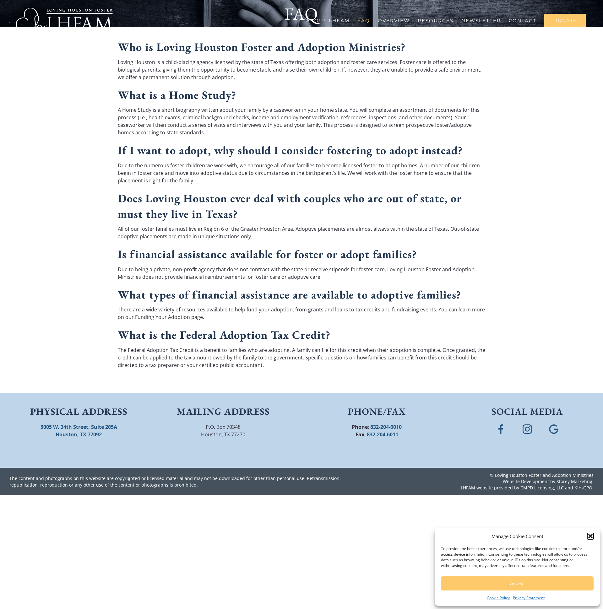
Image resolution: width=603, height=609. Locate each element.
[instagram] (527, 426)
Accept (517, 583)
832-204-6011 (382, 434)
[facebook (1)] (500, 426)
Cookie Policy (498, 598)
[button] (590, 536)
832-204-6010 (386, 426)
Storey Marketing (574, 481)
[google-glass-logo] (553, 426)
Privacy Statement (529, 598)
